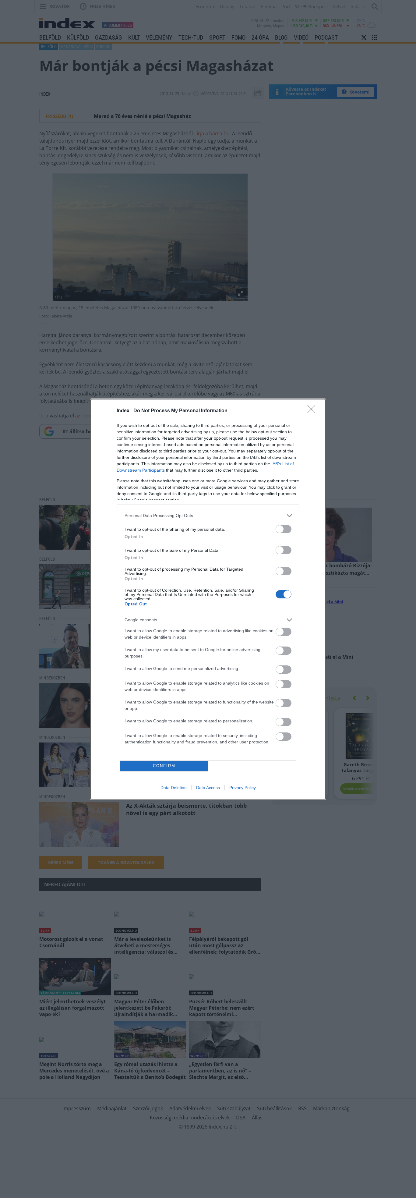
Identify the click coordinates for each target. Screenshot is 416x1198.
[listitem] (208, 515)
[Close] (313, 411)
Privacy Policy (242, 787)
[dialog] (208, 599)
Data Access (208, 787)
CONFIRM (164, 766)
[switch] (283, 529)
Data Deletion (173, 787)
